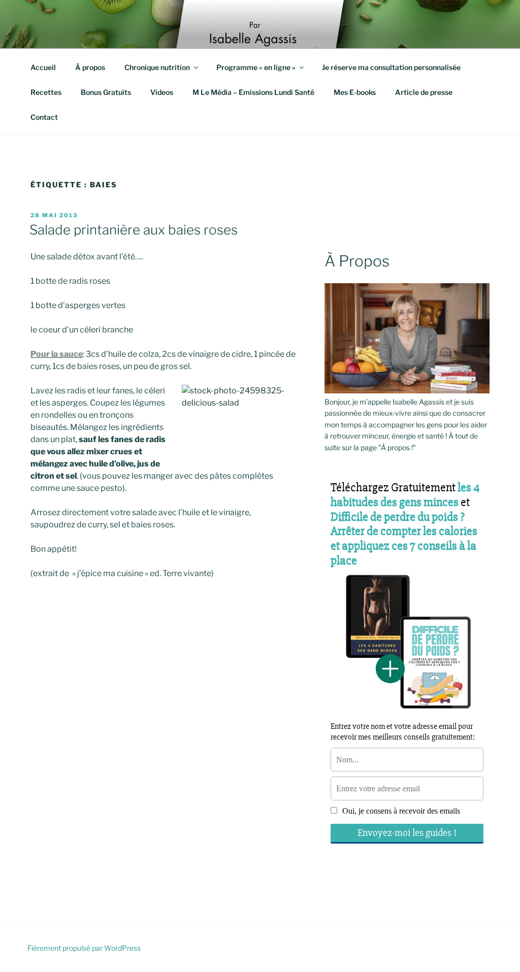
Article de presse (423, 92)
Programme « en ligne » (256, 67)
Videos (161, 92)
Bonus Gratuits (106, 92)
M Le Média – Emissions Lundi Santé (253, 92)
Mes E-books (355, 92)
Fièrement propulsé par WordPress (84, 948)
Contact (44, 117)
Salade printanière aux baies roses (133, 230)
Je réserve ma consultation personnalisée (391, 67)
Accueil (43, 67)
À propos (90, 67)
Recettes (45, 92)
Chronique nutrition (157, 67)
